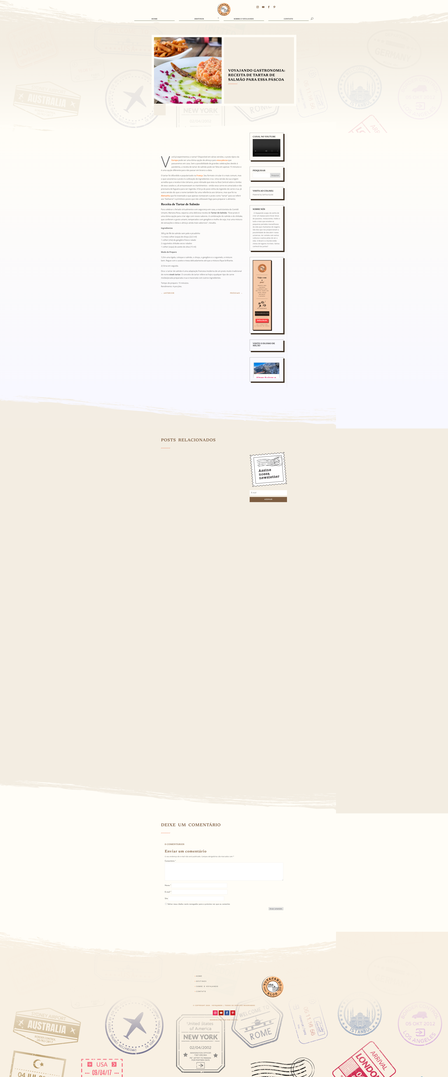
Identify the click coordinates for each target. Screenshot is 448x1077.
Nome (168, 885)
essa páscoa (222, 160)
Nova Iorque (168, 756)
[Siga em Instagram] (257, 7)
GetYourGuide (267, 195)
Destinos (199, 19)
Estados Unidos (202, 756)
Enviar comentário (276, 909)
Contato (288, 19)
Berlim (184, 594)
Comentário (170, 861)
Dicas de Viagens (198, 594)
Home (154, 19)
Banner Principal (176, 594)
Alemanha (165, 195)
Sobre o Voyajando (244, 19)
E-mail (168, 892)
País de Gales (168, 676)
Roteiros (222, 594)
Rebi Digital (232, 1020)
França (200, 175)
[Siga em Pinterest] (274, 7)
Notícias (196, 676)
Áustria (171, 512)
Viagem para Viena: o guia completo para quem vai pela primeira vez (201, 509)
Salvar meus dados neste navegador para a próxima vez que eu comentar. (199, 904)
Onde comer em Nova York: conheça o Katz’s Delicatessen (196, 753)
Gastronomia (211, 756)
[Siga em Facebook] (268, 7)
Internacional (179, 512)
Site (166, 899)
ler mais (167, 521)
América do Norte (178, 756)
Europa (175, 160)
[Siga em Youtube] (263, 7)
